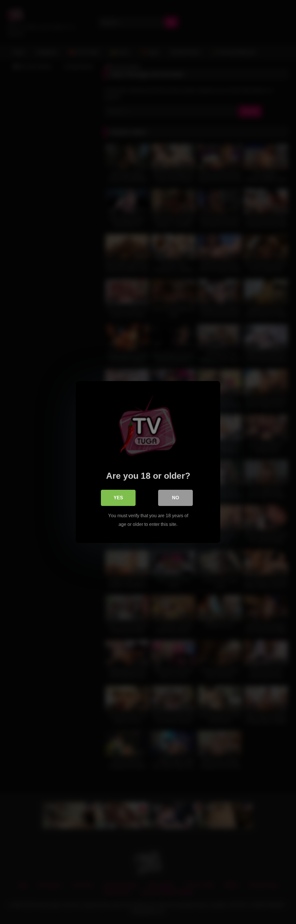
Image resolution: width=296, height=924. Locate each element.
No (175, 497)
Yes (118, 497)
